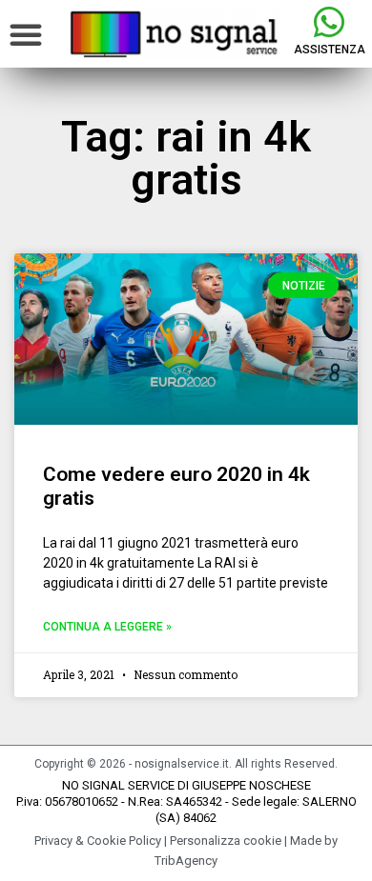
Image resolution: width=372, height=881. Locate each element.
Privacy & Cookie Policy (97, 840)
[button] (26, 34)
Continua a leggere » (107, 627)
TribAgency (186, 860)
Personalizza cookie (225, 840)
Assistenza (329, 49)
